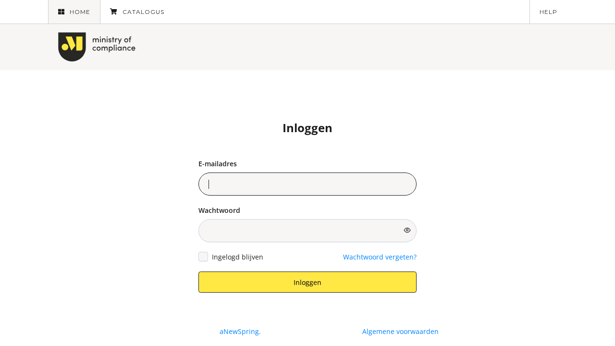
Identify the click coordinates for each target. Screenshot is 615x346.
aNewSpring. (241, 331)
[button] (74, 12)
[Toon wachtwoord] (407, 230)
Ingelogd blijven (237, 256)
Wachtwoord (219, 210)
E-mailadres (217, 163)
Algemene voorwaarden (400, 331)
